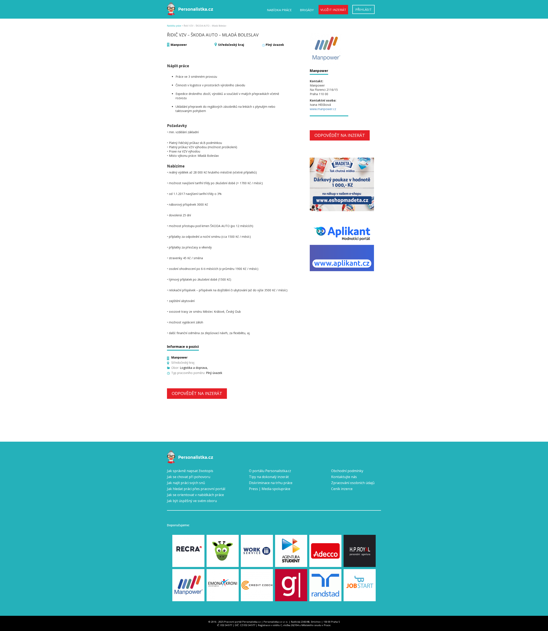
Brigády (307, 10)
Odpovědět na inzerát (197, 393)
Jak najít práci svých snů (186, 482)
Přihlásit (363, 9)
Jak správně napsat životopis (190, 470)
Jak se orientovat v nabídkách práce (195, 494)
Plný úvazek (275, 45)
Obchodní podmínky (347, 470)
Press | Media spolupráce (269, 488)
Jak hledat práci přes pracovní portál (196, 488)
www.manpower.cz (323, 109)
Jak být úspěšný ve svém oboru (192, 500)
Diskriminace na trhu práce (270, 482)
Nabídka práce (279, 10)
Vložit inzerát (333, 9)
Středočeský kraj (231, 45)
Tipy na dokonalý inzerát (269, 476)
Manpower (179, 45)
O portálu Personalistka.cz (270, 470)
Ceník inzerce (342, 488)
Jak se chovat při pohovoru (188, 476)
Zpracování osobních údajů (353, 482)
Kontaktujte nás (344, 476)
